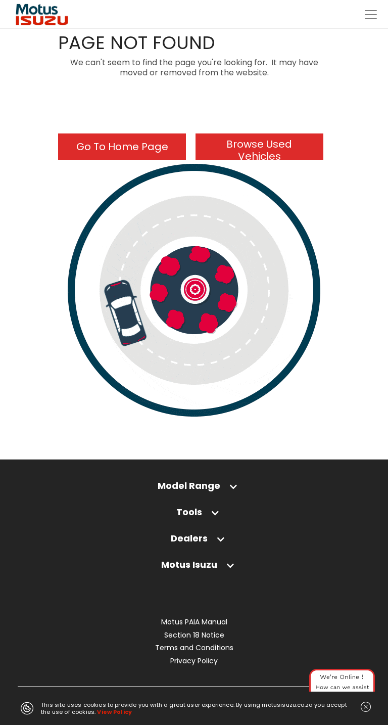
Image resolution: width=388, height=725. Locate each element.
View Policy (114, 712)
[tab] (194, 491)
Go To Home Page (122, 147)
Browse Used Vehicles (259, 148)
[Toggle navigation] (371, 14)
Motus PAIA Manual (194, 622)
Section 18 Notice (194, 635)
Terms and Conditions (194, 648)
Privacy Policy (194, 661)
